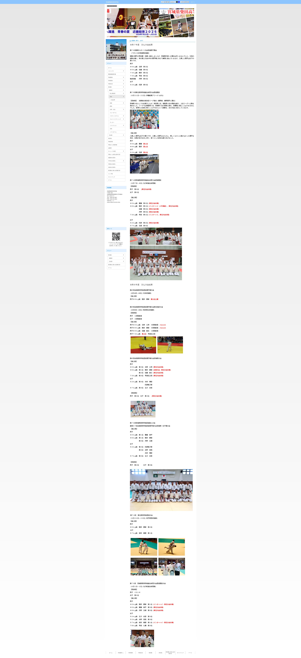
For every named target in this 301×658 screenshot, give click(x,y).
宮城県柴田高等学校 (112, 2)
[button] (113, 22)
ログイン (193, 2)
